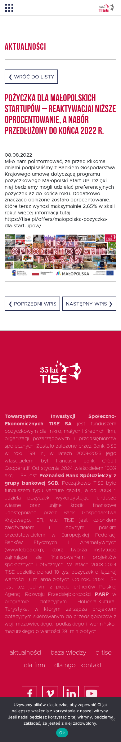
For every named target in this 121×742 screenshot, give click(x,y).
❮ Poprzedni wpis (32, 303)
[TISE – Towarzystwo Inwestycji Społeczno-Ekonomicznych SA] (106, 8)
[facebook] (29, 693)
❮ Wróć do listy (31, 76)
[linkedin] (71, 693)
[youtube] (91, 693)
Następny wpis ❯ (89, 303)
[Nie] (113, 719)
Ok (62, 732)
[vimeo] (50, 693)
